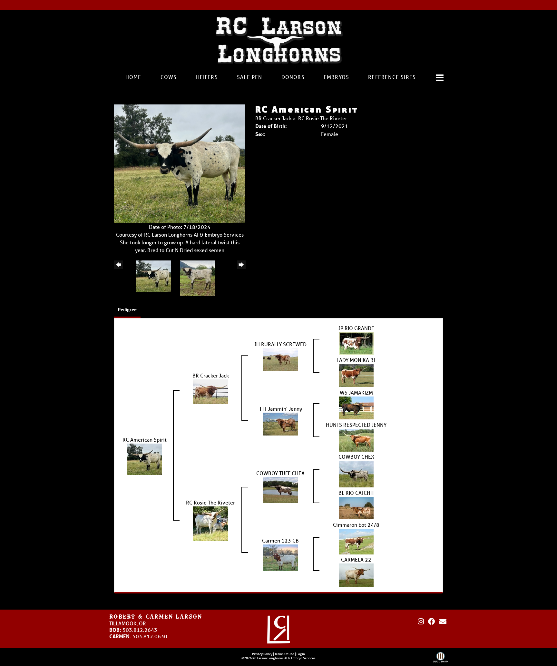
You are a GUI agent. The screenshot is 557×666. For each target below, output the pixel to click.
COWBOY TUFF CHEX (280, 473)
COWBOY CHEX (356, 456)
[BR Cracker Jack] (210, 390)
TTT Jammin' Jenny (280, 408)
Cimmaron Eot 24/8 (356, 524)
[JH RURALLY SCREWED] (280, 358)
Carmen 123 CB (280, 540)
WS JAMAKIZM (356, 392)
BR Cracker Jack (273, 118)
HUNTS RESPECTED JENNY (356, 424)
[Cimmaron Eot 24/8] (356, 540)
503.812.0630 (149, 636)
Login (301, 653)
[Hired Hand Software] (440, 659)
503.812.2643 (139, 629)
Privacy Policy (262, 653)
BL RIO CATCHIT (356, 492)
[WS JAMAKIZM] (356, 407)
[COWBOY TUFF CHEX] (280, 489)
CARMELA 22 (356, 559)
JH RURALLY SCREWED (280, 344)
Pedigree (127, 309)
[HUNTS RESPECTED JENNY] (356, 439)
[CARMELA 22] (356, 574)
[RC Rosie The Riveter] (210, 523)
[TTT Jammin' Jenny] (280, 423)
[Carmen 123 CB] (280, 556)
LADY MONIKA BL (356, 360)
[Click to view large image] (179, 163)
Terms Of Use (284, 653)
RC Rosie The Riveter (322, 118)
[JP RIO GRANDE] (356, 342)
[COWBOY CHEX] (356, 473)
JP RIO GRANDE (356, 328)
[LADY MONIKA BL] (356, 374)
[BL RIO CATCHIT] (356, 507)
